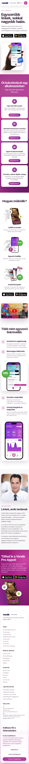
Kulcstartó (5, 675)
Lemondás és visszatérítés (9, 694)
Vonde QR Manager (7, 656)
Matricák (5, 682)
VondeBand (6, 673)
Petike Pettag (6, 660)
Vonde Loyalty (6, 632)
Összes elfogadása (14, 759)
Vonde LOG (5, 641)
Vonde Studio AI (7, 634)
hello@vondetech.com (8, 718)
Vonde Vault (6, 643)
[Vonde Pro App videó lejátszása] (14, 310)
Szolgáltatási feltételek (8, 692)
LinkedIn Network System (9, 636)
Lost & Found (6, 679)
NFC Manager (6, 658)
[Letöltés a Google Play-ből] (20, 577)
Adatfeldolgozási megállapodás (10, 696)
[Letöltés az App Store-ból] (7, 577)
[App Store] (7, 36)
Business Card (6, 670)
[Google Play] (20, 36)
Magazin (5, 663)
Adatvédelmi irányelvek (8, 689)
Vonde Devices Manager (9, 646)
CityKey (5, 677)
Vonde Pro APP (6, 653)
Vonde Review (6, 639)
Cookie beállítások (7, 699)
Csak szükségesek (14, 754)
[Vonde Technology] (8, 3)
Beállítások (14, 750)
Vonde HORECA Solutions (9, 630)
